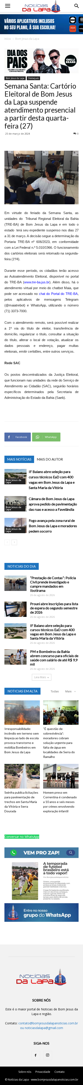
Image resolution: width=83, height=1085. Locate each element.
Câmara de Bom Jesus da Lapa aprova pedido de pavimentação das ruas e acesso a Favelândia (53, 504)
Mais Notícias (19, 459)
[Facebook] (35, 1055)
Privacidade (42, 1072)
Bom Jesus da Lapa (27, 39)
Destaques (33, 78)
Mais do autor (50, 459)
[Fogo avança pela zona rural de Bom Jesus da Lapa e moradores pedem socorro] (15, 525)
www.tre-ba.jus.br (36, 282)
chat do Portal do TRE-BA (58, 294)
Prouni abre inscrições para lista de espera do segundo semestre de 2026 (54, 608)
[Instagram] (47, 1055)
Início (7, 39)
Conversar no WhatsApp (21, 837)
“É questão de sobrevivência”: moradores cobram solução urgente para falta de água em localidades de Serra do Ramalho (59, 743)
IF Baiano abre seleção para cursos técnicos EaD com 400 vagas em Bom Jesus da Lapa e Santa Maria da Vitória (53, 631)
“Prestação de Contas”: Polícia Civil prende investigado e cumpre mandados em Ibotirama (53, 584)
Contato (59, 1072)
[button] (77, 6)
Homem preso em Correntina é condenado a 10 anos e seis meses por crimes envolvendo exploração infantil (60, 802)
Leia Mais (40, 677)
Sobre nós (24, 1072)
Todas (55, 691)
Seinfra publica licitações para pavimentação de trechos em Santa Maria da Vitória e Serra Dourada (21, 802)
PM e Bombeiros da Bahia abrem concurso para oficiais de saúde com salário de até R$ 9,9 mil (54, 657)
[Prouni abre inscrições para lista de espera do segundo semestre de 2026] (15, 609)
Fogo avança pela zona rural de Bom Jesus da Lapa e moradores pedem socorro (53, 525)
